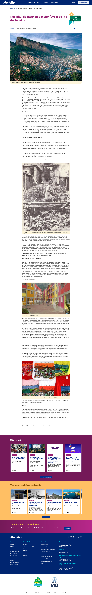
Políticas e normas (45, 551)
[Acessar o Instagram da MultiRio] (71, 537)
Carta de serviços (45, 544)
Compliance (43, 547)
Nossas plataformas (28, 542)
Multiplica (25, 553)
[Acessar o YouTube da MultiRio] (68, 537)
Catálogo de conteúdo (15, 551)
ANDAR (24, 544)
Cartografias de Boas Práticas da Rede (30, 547)
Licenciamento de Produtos (14, 565)
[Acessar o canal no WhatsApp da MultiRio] (78, 537)
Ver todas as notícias (46, 477)
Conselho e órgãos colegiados (47, 549)
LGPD (42, 563)
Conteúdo (38, 2)
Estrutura (12, 546)
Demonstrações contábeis (47, 556)
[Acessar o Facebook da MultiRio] (76, 537)
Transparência (44, 542)
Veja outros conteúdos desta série (25, 485)
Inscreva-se (67, 528)
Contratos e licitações (46, 558)
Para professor (13, 553)
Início (11, 8)
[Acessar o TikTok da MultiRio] (73, 537)
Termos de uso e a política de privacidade (47, 566)
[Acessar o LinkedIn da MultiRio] (81, 537)
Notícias (46, 2)
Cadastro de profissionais (46, 561)
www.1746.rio (65, 569)
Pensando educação (14, 562)
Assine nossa (25, 524)
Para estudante (13, 555)
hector (24, 550)
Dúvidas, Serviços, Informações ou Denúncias (67, 564)
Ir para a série (46, 517)
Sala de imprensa (14, 549)
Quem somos (13, 544)
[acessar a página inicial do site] (9, 2)
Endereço (61, 542)
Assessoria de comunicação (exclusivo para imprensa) (70, 556)
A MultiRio (30, 2)
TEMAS (24, 555)
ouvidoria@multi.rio (63, 552)
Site (11, 542)
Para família (13, 558)
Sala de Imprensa (54, 2)
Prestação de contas (45, 554)
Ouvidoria (61, 549)
